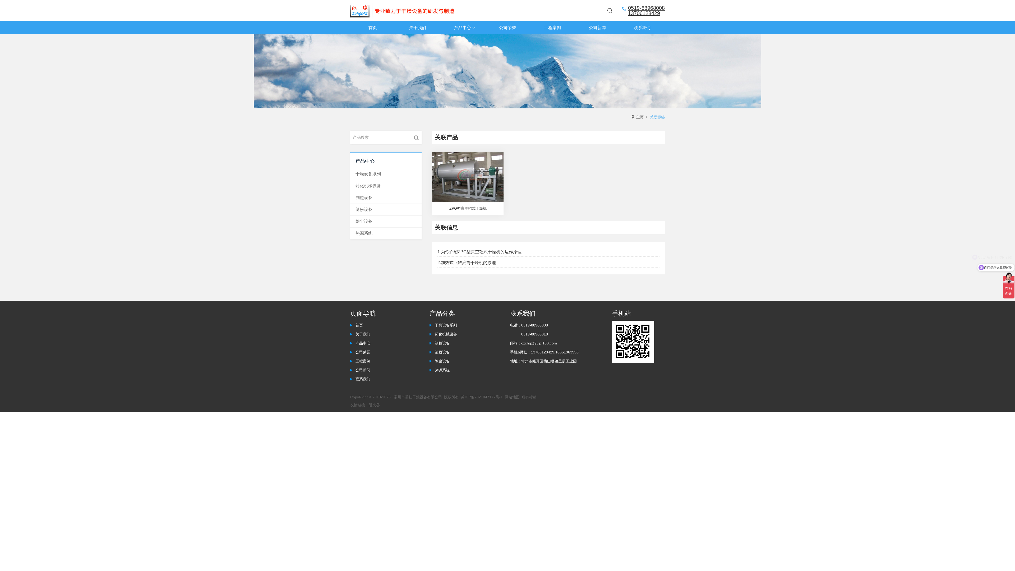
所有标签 (529, 397)
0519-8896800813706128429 (646, 10)
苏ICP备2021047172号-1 (482, 397)
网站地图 (512, 397)
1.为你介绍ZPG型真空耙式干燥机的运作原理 (479, 252)
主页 (640, 117)
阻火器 (374, 405)
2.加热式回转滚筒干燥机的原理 (466, 262)
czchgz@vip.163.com (539, 343)
